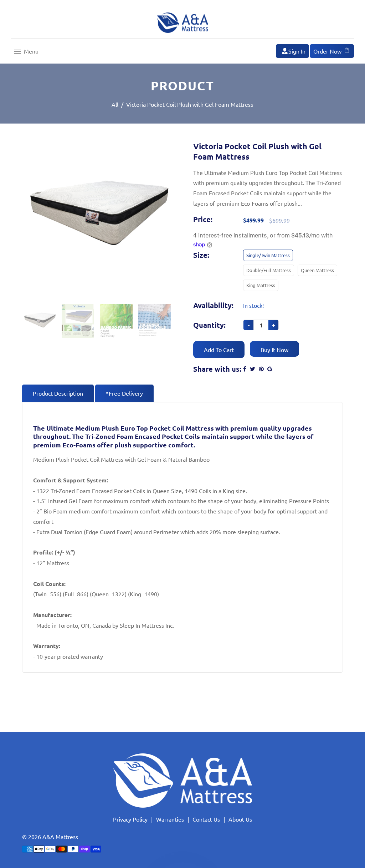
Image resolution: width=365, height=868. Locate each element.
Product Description (58, 393)
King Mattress (260, 285)
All (115, 104)
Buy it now (274, 349)
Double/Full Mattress (268, 270)
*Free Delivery (124, 393)
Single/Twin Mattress (268, 255)
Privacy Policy (130, 819)
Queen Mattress (317, 270)
